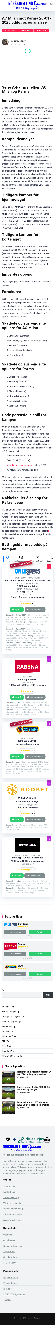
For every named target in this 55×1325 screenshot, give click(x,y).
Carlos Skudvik (20, 41)
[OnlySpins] (10, 925)
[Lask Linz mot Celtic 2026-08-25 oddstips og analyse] (8, 1098)
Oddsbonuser (9, 1240)
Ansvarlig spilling (11, 1197)
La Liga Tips (7, 1031)
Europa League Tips (11, 1011)
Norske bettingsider (12, 1246)
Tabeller (7, 1300)
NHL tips (7, 1289)
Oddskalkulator (10, 1257)
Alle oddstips (9, 30)
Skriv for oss (9, 1186)
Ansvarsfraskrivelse (12, 1220)
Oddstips (7, 1234)
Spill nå (18, 876)
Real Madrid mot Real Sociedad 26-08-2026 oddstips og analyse (34, 1073)
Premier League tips (12, 1283)
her (49, 531)
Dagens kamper (10, 1277)
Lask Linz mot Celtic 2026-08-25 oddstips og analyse (33, 1088)
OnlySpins (23, 924)
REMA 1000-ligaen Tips (13, 1056)
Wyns (20, 966)
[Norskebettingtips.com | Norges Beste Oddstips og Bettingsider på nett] (27, 5)
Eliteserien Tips (9, 1026)
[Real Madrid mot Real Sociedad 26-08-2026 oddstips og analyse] (8, 1083)
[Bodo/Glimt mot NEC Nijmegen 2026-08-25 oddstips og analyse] (8, 1113)
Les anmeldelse (36, 609)
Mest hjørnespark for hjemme (20, 465)
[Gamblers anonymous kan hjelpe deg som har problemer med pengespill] (8, 1142)
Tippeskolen (9, 1251)
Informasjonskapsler (12, 1214)
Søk (4, 990)
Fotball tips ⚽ (25, 30)
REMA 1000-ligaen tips (14, 1294)
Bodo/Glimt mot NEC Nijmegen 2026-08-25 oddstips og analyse (33, 1103)
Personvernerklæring (13, 1208)
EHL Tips (6, 1041)
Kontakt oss (9, 1192)
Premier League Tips (11, 1021)
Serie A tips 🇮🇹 (41, 30)
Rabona (21, 944)
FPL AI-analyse (10, 1263)
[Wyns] (10, 969)
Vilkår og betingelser (13, 1203)
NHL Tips (6, 1046)
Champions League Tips (13, 1016)
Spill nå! (18, 609)
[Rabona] (10, 949)
